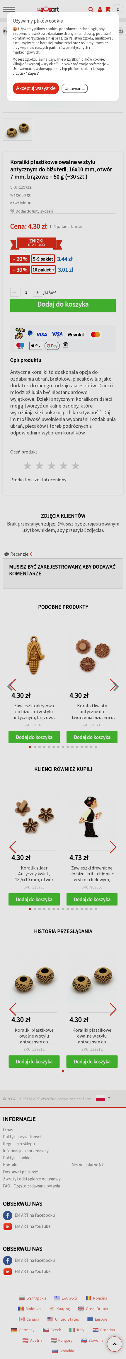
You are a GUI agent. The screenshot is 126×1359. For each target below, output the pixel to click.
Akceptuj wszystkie (36, 88)
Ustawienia (74, 88)
